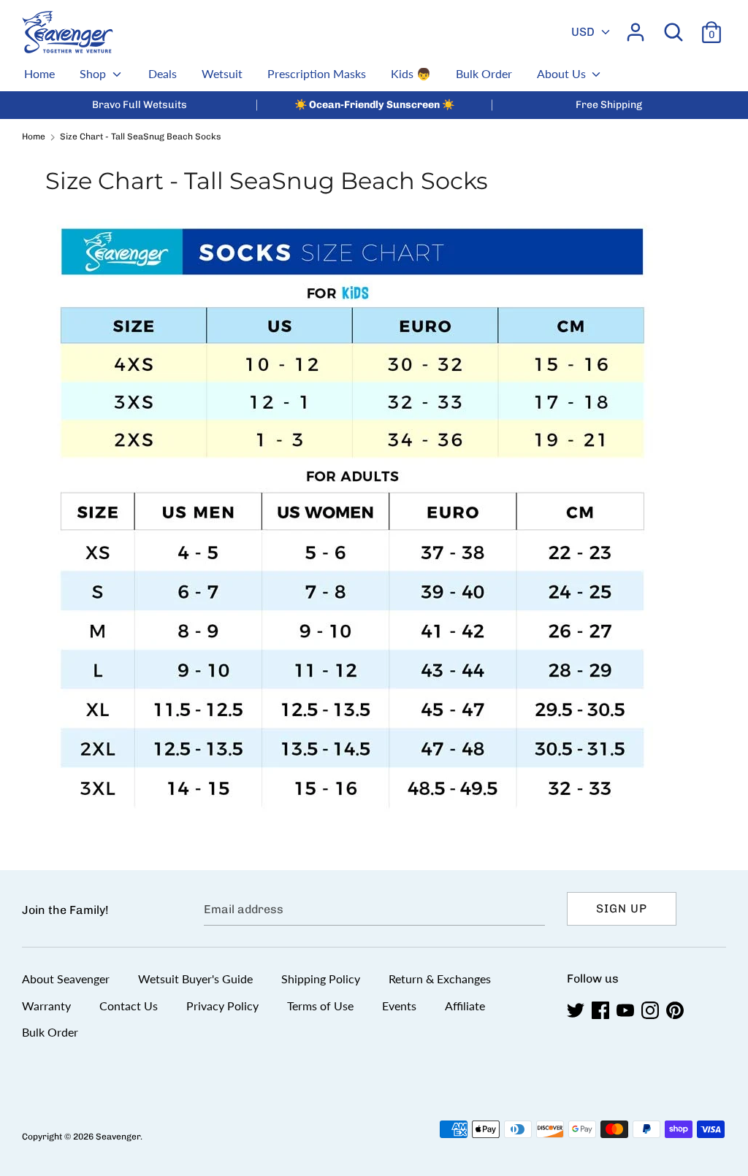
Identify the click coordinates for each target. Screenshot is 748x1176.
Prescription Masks (316, 73)
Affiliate (465, 1005)
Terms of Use (320, 1005)
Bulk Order (484, 73)
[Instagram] (651, 1010)
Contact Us (128, 1005)
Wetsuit (222, 73)
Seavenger (118, 1136)
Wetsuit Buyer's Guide (195, 978)
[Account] (635, 27)
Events (399, 1005)
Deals (162, 73)
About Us (563, 73)
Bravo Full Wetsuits (139, 105)
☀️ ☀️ (374, 105)
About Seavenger (66, 978)
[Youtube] (627, 1010)
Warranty (46, 1005)
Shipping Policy (320, 978)
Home (39, 73)
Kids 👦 (411, 73)
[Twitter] (577, 1010)
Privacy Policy (222, 1005)
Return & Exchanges (440, 978)
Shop (94, 73)
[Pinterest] (676, 1010)
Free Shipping (609, 105)
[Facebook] (602, 1010)
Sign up (621, 908)
